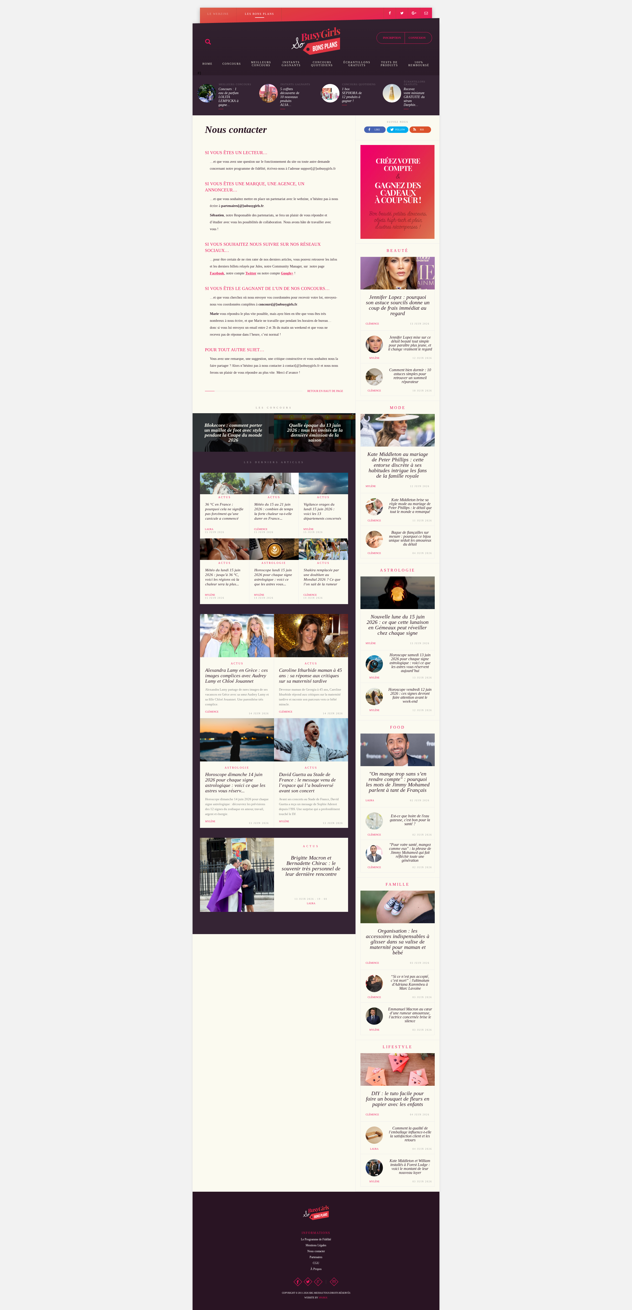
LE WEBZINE (218, 13)
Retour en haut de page (325, 390)
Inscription (392, 37)
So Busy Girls (316, 41)
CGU (316, 1263)
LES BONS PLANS (259, 13)
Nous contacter (316, 1251)
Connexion (417, 37)
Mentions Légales (316, 1245)
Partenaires (316, 1257)
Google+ (287, 273)
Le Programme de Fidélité (316, 1239)
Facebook (217, 273)
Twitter (250, 273)
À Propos (316, 1269)
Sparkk (323, 1297)
